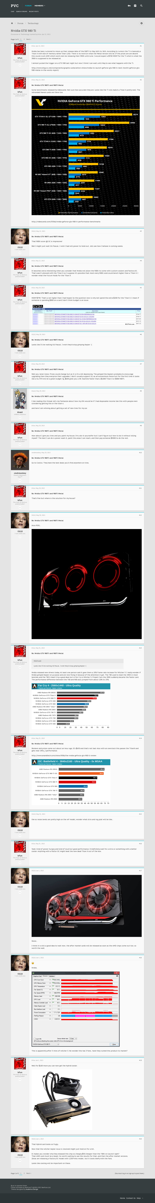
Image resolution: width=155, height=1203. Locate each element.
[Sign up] (136, 6)
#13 (140, 648)
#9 (141, 426)
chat (12, 11)
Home (122, 1198)
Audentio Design (32, 1189)
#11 (140, 488)
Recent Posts (34, 11)
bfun (39, 34)
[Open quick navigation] (141, 23)
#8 (141, 391)
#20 (140, 1139)
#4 (141, 261)
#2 (141, 80)
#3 (141, 231)
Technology (25, 34)
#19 (140, 1060)
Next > (28, 39)
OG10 (20, 247)
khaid (20, 412)
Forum (28, 5)
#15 (140, 814)
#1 (141, 46)
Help (139, 1198)
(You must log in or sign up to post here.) (129, 1173)
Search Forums (21, 11)
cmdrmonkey (20, 473)
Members (39, 5)
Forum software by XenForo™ (31, 1187)
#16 (140, 844)
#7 (141, 364)
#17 (140, 871)
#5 (141, 288)
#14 (140, 738)
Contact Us (131, 1198)
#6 (141, 334)
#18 (140, 958)
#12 (140, 515)
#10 (140, 453)
